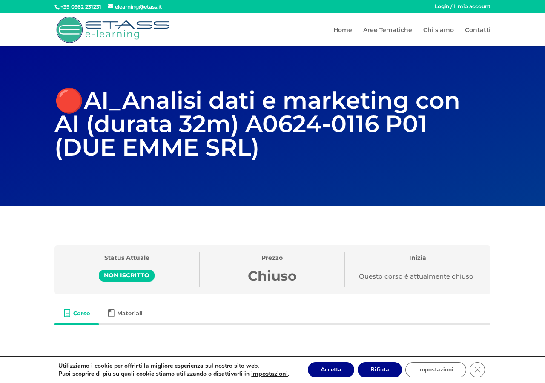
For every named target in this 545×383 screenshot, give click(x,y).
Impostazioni (435, 370)
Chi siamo (438, 30)
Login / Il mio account (462, 6)
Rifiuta (379, 370)
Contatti (477, 30)
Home (342, 30)
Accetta (331, 370)
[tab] (76, 313)
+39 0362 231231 (80, 6)
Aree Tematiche (387, 30)
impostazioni (269, 373)
